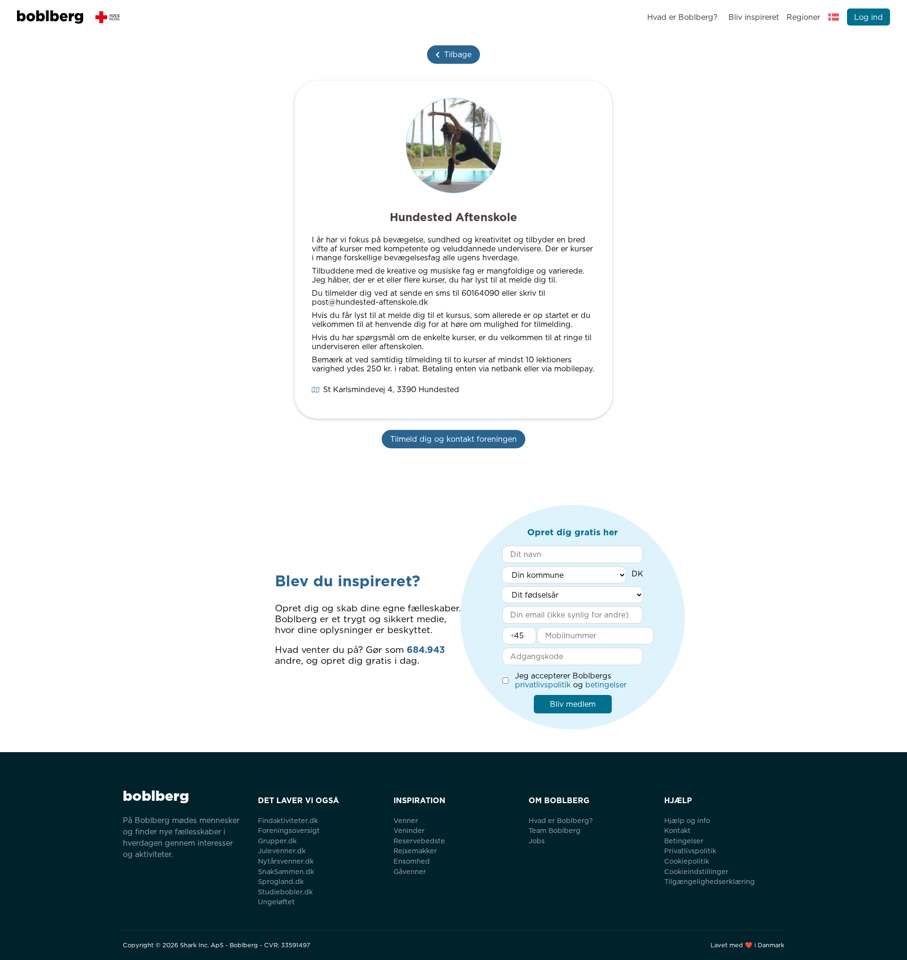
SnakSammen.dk (286, 871)
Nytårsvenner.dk (286, 861)
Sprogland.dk (281, 881)
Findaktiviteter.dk (288, 820)
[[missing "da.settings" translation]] (834, 17)
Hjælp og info (687, 820)
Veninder (409, 830)
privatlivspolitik (543, 684)
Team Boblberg (555, 830)
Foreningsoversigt (289, 830)
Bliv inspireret (753, 17)
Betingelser (683, 841)
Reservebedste (419, 841)
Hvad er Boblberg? (682, 17)
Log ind (868, 17)
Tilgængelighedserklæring (709, 881)
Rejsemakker (415, 851)
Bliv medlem (573, 704)
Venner (406, 820)
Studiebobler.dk (285, 892)
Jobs (537, 841)
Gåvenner (410, 871)
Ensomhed (412, 861)
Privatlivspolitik (690, 851)
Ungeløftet (276, 902)
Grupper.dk (277, 841)
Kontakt (677, 830)
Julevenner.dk (282, 851)
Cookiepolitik (686, 861)
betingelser (605, 684)
